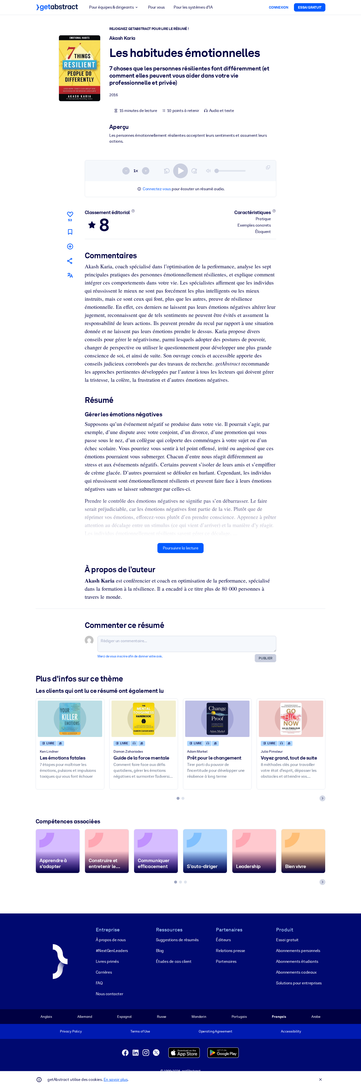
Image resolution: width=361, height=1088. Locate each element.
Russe (161, 1017)
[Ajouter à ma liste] (70, 246)
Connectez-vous (157, 189)
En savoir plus (115, 1079)
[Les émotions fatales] (70, 719)
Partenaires (226, 961)
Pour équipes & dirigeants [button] (111, 7)
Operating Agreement (215, 1031)
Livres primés (107, 961)
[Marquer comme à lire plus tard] (70, 232)
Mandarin (199, 1017)
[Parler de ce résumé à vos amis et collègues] (70, 261)
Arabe (315, 1017)
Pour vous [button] (156, 7)
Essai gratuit (287, 940)
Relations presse (230, 950)
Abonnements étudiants (297, 961)
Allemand (84, 1017)
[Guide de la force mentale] (143, 719)
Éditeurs (223, 940)
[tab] (178, 798)
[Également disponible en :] (70, 275)
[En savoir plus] (133, 211)
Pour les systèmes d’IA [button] (193, 7)
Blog (160, 950)
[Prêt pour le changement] (217, 719)
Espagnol (124, 1017)
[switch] (180, 170)
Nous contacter (109, 994)
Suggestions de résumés (177, 940)
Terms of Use (140, 1031)
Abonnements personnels (298, 950)
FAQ (99, 983)
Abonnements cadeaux (296, 972)
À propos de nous (111, 940)
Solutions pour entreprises (299, 983)
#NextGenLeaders (112, 950)
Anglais (46, 1017)
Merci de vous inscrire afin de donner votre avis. (130, 656)
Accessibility (291, 1031)
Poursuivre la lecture (180, 548)
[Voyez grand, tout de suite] (291, 719)
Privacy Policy (71, 1031)
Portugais (239, 1017)
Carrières (104, 972)
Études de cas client (174, 961)
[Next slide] (322, 798)
